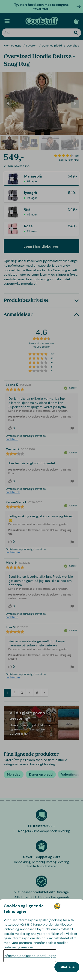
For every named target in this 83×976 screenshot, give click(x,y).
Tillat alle (67, 967)
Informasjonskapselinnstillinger (30, 955)
